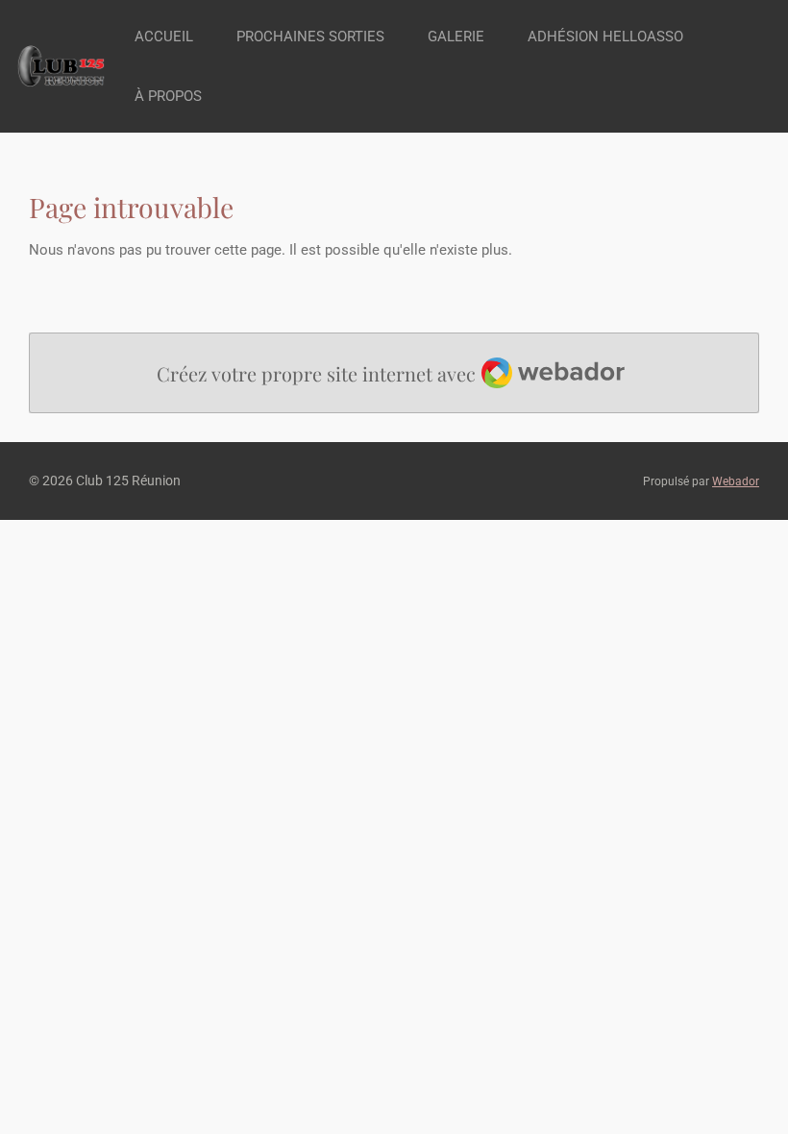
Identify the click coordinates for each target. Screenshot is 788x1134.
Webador (735, 481)
